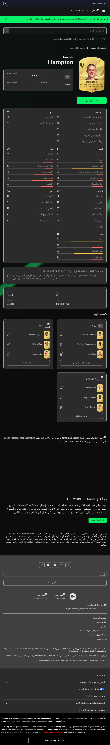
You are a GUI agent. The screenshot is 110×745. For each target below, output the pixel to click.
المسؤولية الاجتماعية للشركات (90, 703)
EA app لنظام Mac (99, 635)
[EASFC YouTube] (48, 565)
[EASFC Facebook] (55, 565)
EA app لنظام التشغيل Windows (93, 631)
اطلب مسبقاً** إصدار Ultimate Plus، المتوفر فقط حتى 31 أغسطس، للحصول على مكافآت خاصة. (67, 19)
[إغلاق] (5, 19)
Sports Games (101, 639)
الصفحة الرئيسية (99, 48)
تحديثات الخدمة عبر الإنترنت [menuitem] (92, 710)
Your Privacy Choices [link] (89, 689)
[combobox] (55, 574)
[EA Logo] (73, 597)
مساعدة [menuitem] (101, 675)
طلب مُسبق (102, 622)
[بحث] (6, 30)
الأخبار (104, 626)
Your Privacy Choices (54, 740)
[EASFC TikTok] (42, 565)
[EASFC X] (61, 565)
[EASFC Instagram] (68, 565)
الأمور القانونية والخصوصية (92, 682)
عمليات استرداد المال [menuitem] (95, 696)
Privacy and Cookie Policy (52, 732)
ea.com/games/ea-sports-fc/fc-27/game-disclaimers (68, 660)
